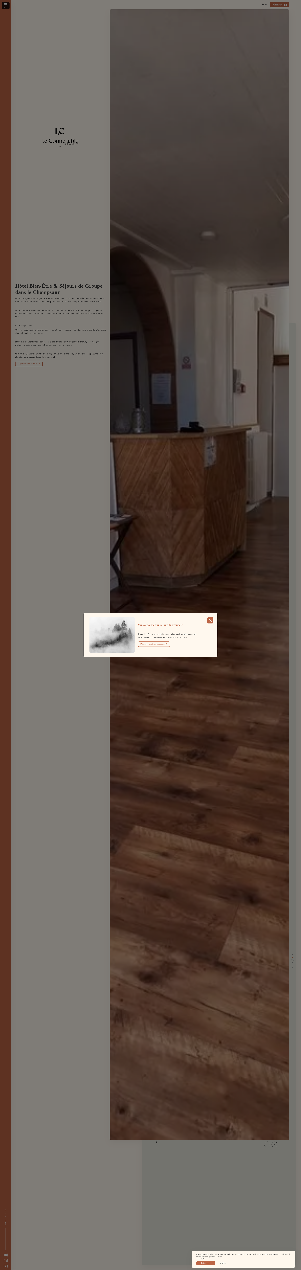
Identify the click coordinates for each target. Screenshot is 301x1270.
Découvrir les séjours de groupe (152, 644)
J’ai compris (205, 1263)
